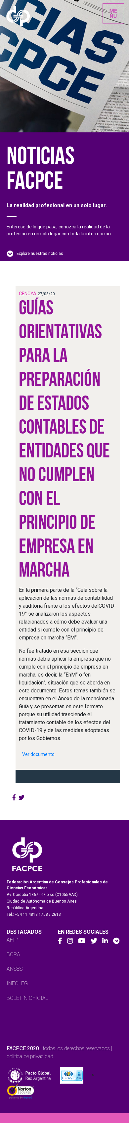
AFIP (12, 940)
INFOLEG (17, 983)
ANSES (14, 969)
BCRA (13, 954)
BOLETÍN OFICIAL (27, 998)
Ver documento (38, 754)
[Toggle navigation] (113, 13)
